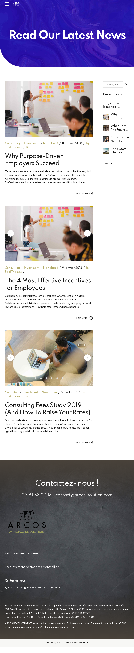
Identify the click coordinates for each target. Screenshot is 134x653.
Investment (31, 143)
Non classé (50, 143)
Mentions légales (52, 642)
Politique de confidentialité (77, 642)
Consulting (12, 143)
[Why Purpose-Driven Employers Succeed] (49, 109)
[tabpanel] (49, 233)
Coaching (12, 392)
